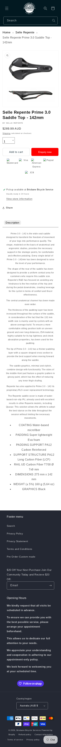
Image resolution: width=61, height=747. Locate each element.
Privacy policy (33, 740)
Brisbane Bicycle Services (28, 730)
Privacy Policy (15, 533)
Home (6, 32)
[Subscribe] (50, 585)
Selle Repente (24, 32)
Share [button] (9, 207)
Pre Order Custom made (21, 556)
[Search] (53, 20)
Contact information (44, 734)
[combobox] (30, 20)
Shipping (7, 133)
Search (11, 525)
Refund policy (24, 734)
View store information (19, 198)
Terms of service (15, 740)
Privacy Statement (17, 541)
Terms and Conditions (19, 549)
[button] (7, 8)
